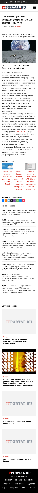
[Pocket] (23, 200)
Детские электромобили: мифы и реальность (18, 422)
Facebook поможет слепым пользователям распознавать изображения (16, 341)
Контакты (31, 488)
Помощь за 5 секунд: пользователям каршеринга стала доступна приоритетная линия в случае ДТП (18, 222)
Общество (8, 484)
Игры (4, 488)
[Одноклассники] (6, 200)
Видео (22, 488)
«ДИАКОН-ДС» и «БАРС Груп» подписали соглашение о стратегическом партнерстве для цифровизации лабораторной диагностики (18, 233)
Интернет (13, 488)
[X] (11, 200)
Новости (18, 27)
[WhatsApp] (17, 200)
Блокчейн (28, 480)
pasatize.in (21, 132)
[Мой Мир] (20, 200)
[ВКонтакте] (3, 200)
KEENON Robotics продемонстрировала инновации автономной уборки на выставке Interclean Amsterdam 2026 (18, 277)
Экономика (19, 484)
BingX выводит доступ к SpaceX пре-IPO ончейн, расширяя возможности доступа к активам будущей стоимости (18, 267)
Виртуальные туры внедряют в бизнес (17, 460)
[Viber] (14, 200)
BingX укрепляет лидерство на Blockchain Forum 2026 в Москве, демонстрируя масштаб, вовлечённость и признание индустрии (18, 256)
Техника (18, 480)
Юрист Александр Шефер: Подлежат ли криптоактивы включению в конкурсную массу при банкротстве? (19, 212)
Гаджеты (31, 484)
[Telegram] (8, 200)
